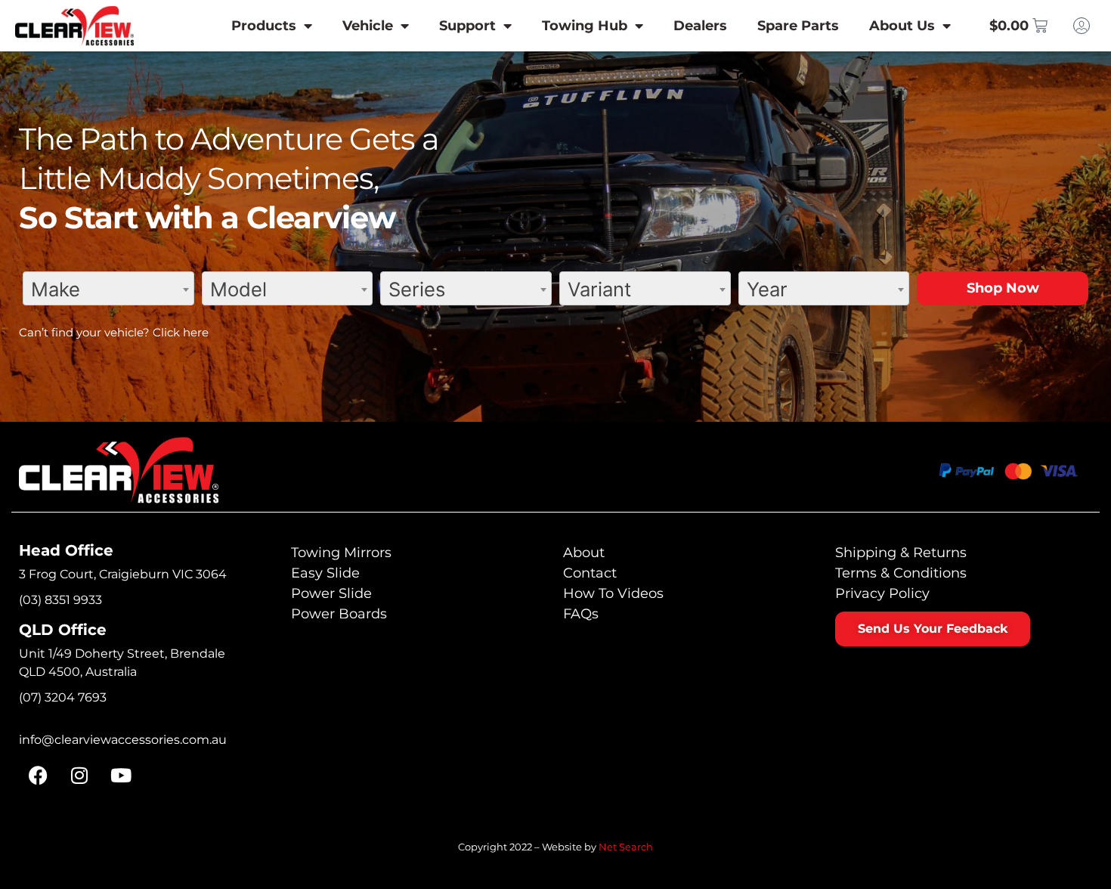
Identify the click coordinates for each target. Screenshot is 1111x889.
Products (263, 25)
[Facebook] (38, 776)
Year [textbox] (767, 289)
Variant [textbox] (599, 289)
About (584, 552)
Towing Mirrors (341, 552)
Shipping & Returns (901, 552)
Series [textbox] (416, 289)
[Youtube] (121, 776)
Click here (181, 332)
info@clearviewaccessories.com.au (123, 740)
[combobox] (108, 288)
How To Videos (613, 593)
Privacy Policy (882, 593)
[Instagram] (79, 776)
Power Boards (339, 614)
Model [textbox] (238, 289)
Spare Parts (798, 25)
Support (467, 25)
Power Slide (331, 593)
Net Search (626, 847)
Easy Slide (325, 573)
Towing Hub (584, 25)
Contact (590, 573)
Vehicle (367, 25)
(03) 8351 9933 (60, 600)
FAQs (581, 614)
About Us (902, 25)
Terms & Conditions (901, 573)
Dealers (700, 25)
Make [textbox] (55, 289)
